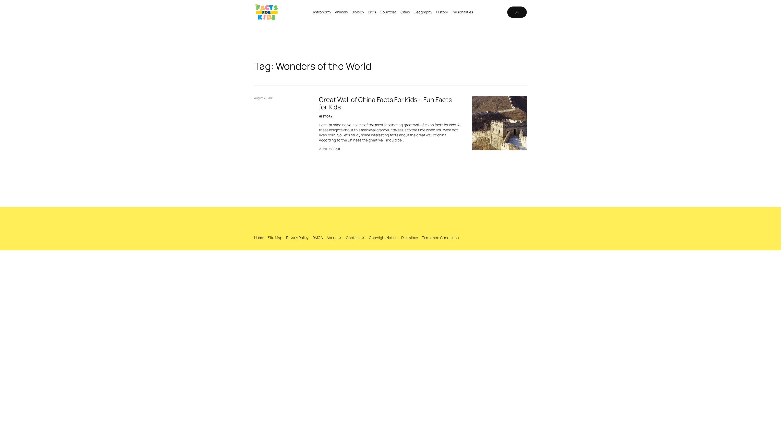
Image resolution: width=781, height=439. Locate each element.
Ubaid (336, 149)
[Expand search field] (517, 12)
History (326, 116)
